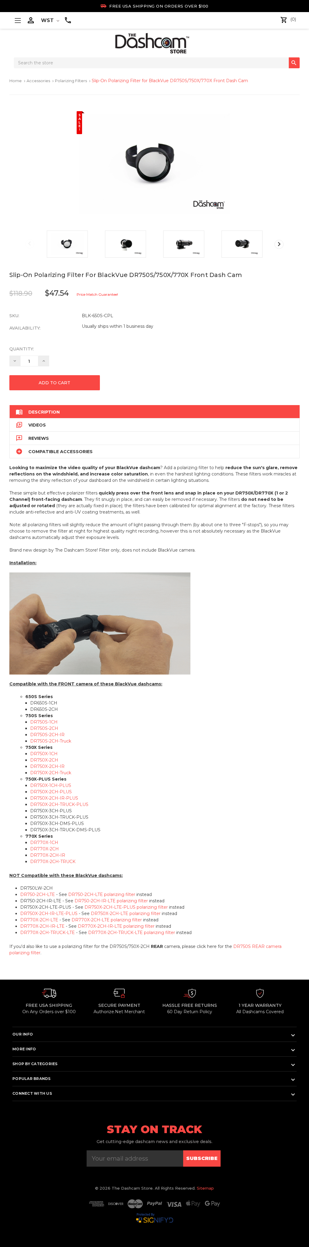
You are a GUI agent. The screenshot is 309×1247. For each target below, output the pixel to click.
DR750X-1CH (44, 753)
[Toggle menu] (17, 20)
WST (48, 20)
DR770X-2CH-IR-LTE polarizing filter (116, 926)
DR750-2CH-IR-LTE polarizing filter (111, 901)
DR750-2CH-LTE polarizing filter (101, 894)
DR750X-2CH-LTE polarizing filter (126, 913)
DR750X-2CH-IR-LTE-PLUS (49, 913)
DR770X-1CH (44, 842)
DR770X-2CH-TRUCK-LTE (47, 932)
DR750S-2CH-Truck (50, 741)
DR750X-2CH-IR (47, 766)
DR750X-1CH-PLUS (50, 785)
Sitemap (205, 1188)
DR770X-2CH (44, 849)
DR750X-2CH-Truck (50, 772)
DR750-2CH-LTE (37, 894)
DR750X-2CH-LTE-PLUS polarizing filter (126, 907)
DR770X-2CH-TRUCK (52, 861)
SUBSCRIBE (202, 1158)
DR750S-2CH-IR (47, 734)
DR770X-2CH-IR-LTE (42, 926)
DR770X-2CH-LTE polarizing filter (107, 920)
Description (38, 411)
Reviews (32, 438)
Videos (31, 424)
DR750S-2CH (44, 728)
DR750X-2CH (44, 760)
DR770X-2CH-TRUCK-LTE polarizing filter (131, 932)
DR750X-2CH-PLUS (51, 791)
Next (279, 244)
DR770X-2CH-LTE (39, 920)
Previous (29, 243)
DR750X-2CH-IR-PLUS (54, 798)
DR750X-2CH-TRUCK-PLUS (59, 804)
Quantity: (21, 349)
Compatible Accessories (54, 451)
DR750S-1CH (44, 722)
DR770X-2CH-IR (47, 855)
